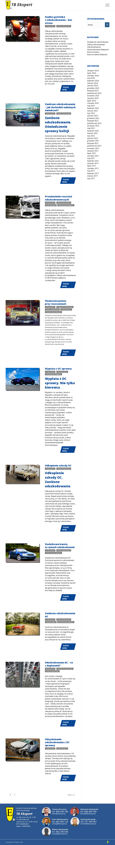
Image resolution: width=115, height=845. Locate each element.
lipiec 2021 (91, 153)
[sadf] (22, 114)
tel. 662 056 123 (60, 821)
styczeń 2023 (92, 115)
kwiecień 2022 (93, 131)
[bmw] (22, 207)
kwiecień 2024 (93, 80)
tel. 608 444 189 (88, 811)
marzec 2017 (92, 176)
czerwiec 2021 (93, 156)
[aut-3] (22, 749)
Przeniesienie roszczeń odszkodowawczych (58, 198)
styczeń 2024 (92, 85)
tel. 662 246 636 (60, 832)
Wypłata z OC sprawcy (58, 368)
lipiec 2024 (91, 73)
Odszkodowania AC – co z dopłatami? (59, 664)
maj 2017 (91, 171)
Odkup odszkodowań (64, 26)
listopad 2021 (92, 143)
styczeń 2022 (92, 138)
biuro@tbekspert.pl (59, 814)
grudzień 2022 (93, 118)
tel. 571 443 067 (89, 821)
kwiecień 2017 (93, 173)
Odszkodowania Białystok (66, 205)
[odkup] (22, 28)
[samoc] (22, 474)
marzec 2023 (92, 111)
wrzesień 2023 (93, 95)
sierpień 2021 (92, 151)
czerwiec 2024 (93, 75)
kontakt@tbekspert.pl (88, 814)
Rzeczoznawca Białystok (97, 54)
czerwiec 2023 (93, 103)
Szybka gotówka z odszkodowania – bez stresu (58, 20)
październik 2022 (94, 123)
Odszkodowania (50, 205)
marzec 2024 (92, 83)
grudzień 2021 (93, 141)
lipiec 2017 (91, 166)
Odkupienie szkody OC (58, 465)
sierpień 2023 (92, 98)
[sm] (22, 312)
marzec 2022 (92, 133)
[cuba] (22, 624)
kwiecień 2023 (93, 108)
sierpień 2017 (92, 163)
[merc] (22, 552)
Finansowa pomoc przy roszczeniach (55, 302)
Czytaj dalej (65, 88)
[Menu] (106, 5)
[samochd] (22, 379)
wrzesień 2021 (93, 148)
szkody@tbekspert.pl (59, 824)
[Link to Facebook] (107, 842)
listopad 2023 (92, 90)
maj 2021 (91, 158)
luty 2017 (91, 178)
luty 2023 (91, 113)
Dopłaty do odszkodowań (65, 307)
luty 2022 (91, 136)
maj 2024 (91, 78)
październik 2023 (94, 93)
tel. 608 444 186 (60, 811)
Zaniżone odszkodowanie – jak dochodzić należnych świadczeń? (60, 107)
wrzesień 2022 (93, 126)
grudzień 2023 (93, 88)
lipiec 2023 (91, 100)
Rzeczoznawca (93, 52)
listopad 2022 (92, 120)
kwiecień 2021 (93, 161)
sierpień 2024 (92, 70)
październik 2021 (94, 146)
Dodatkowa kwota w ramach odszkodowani (60, 546)
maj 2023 (91, 105)
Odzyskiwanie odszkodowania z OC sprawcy (57, 742)
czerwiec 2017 (93, 168)
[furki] (22, 674)
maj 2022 (91, 128)
